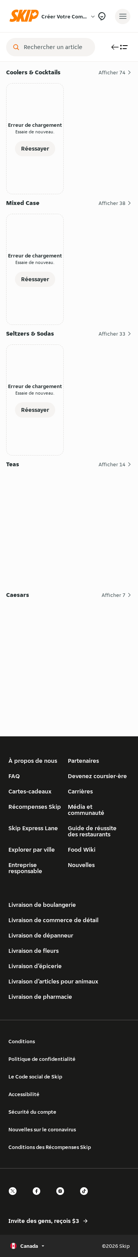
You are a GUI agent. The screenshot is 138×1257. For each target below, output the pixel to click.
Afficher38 (112, 203)
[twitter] (14, 1198)
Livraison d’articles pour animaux (53, 981)
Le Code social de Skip (35, 1076)
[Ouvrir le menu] (122, 16)
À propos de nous (32, 761)
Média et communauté (86, 810)
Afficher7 (113, 595)
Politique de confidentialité (42, 1058)
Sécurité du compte (32, 1111)
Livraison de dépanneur (40, 935)
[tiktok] (86, 1198)
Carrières (80, 791)
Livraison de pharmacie (40, 997)
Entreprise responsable (25, 868)
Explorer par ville (31, 850)
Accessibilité (23, 1094)
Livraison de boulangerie (42, 905)
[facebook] (38, 1198)
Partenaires (83, 761)
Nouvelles (81, 865)
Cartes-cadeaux (29, 791)
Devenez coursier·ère (97, 776)
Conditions (21, 1041)
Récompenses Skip (34, 807)
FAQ (14, 776)
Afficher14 (112, 464)
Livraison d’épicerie (35, 966)
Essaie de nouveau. (34, 131)
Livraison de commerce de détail (53, 920)
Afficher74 (112, 72)
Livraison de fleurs (33, 951)
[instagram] (62, 1198)
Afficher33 (112, 333)
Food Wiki (81, 850)
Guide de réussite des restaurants (92, 831)
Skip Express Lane (33, 828)
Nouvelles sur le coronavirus (42, 1129)
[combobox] (56, 47)
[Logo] (26, 16)
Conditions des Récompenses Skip (49, 1147)
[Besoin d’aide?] (102, 16)
